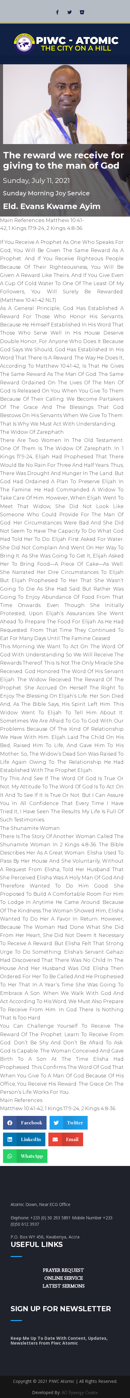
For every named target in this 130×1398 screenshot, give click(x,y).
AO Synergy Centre (80, 1392)
